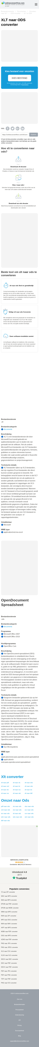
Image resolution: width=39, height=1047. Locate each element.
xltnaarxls (16, 782)
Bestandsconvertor (7, 11)
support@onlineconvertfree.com (19, 1041)
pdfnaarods (5, 806)
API (20, 1020)
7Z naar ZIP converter (8, 892)
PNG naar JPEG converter (9, 947)
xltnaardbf (28, 793)
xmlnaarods (5, 810)
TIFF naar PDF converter (9, 979)
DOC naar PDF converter (9, 963)
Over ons (19, 999)
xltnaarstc (28, 790)
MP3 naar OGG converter (9, 920)
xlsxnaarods (29, 806)
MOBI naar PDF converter (9, 931)
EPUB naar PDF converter (9, 904)
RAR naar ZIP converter (8, 916)
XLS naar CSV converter (9, 951)
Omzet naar (15, 800)
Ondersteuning (19, 1015)
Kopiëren (33, 134)
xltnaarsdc (17, 793)
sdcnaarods (29, 817)
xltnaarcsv (5, 793)
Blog (19, 1036)
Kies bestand (19, 78)
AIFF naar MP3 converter (9, 927)
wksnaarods (17, 817)
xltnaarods (29, 786)
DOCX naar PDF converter (9, 967)
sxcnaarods (29, 810)
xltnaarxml (5, 786)
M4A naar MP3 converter (9, 900)
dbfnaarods (5, 820)
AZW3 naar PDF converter (9, 939)
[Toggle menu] (36, 4)
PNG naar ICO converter (8, 983)
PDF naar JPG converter (9, 971)
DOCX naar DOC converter (9, 959)
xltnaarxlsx (29, 782)
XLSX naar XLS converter (9, 955)
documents (8, 429)
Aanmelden (25, 84)
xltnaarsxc (17, 790)
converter (12, 777)
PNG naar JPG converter (9, 943)
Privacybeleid (19, 1009)
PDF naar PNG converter (9, 975)
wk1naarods (5, 817)
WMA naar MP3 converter (9, 912)
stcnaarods (5, 813)
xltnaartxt (16, 786)
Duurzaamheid (19, 1030)
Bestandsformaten (19, 1004)
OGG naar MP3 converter (9, 935)
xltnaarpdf (5, 782)
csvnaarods (29, 813)
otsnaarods (17, 810)
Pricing (19, 1025)
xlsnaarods (17, 806)
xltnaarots (5, 790)
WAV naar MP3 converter (9, 896)
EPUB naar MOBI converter (10, 908)
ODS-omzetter (15, 13)
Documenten (21, 11)
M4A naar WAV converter (9, 923)
